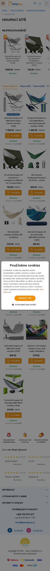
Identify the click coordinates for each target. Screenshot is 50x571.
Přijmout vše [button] (25, 298)
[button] (25, 304)
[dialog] (25, 285)
